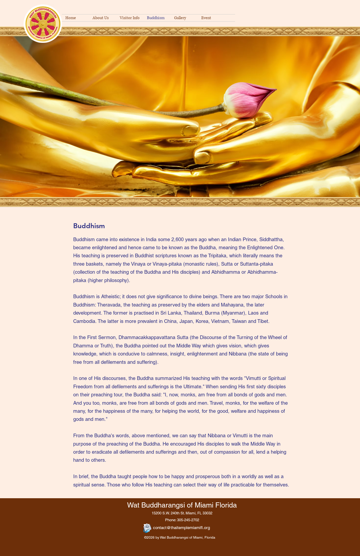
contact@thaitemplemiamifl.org (181, 527)
